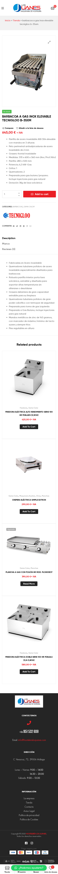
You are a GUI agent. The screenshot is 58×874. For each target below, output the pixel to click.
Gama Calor (29, 207)
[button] (29, 868)
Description (8, 238)
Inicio (8, 20)
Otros (38, 496)
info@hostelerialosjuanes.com (32, 740)
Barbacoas (18, 207)
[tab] (29, 238)
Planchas (45, 496)
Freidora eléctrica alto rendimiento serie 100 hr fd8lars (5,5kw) (29, 413)
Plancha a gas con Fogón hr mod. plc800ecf (29, 572)
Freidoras (23, 408)
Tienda (16, 20)
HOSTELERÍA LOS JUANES (36, 833)
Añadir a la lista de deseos (31, 128)
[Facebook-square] (26, 843)
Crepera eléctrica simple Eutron (29, 500)
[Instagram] (31, 843)
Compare (9, 128)
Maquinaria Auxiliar (27, 496)
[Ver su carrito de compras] (52, 8)
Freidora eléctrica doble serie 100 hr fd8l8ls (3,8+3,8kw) (29, 658)
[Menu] (2, 8)
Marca (6, 243)
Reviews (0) (8, 249)
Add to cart (41, 194)
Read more (29, 583)
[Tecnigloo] (17, 215)
